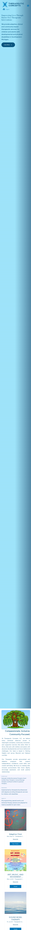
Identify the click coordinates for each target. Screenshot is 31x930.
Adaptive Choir (15, 834)
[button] (28, 5)
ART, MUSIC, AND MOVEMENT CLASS (15, 875)
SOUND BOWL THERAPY (15, 918)
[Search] (13, 5)
